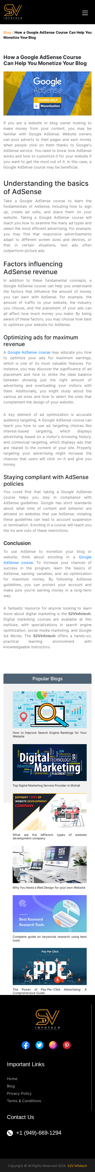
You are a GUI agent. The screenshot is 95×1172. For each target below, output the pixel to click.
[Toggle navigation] (85, 13)
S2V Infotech (77, 1166)
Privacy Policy (19, 1093)
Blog (7, 32)
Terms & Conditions (24, 1100)
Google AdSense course (29, 352)
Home (12, 1078)
